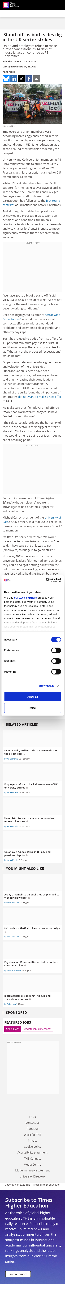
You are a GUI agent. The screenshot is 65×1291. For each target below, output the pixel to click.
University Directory (32, 1176)
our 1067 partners (25, 597)
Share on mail (36, 78)
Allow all (32, 696)
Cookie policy (32, 1147)
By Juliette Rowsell (12, 970)
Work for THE (32, 1135)
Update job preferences (37, 1029)
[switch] (56, 650)
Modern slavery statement (32, 1170)
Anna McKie (9, 71)
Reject (32, 707)
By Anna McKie (11, 758)
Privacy (32, 1140)
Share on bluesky (6, 78)
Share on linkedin (13, 78)
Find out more (18, 1274)
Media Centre (32, 1164)
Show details (46, 685)
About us (32, 1129)
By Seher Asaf (10, 1004)
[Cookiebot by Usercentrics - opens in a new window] (46, 580)
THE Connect (32, 1158)
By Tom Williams (11, 902)
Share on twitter (21, 78)
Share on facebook (28, 78)
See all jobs (12, 1029)
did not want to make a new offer (39, 397)
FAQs (32, 1117)
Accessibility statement (32, 1152)
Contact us (32, 1123)
